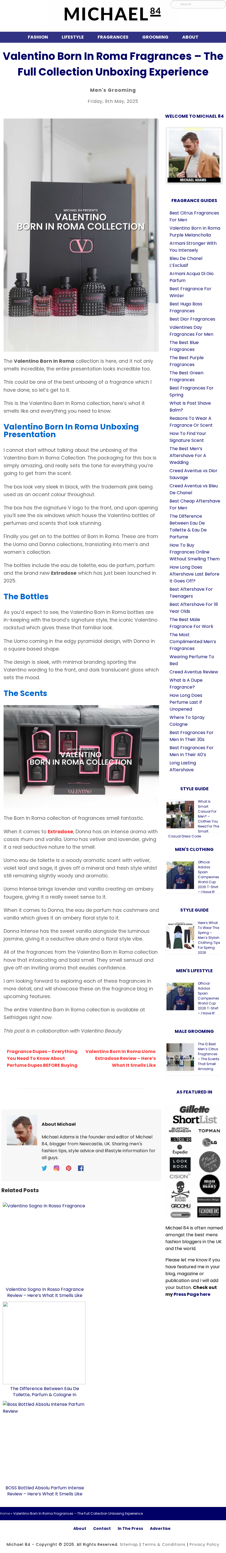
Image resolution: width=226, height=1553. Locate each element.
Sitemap (129, 1544)
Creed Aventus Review (194, 672)
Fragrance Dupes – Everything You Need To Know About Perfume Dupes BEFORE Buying (42, 1058)
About (190, 37)
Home (5, 1513)
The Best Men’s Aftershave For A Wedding (188, 455)
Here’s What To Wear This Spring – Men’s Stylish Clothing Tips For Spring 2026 (209, 937)
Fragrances (113, 37)
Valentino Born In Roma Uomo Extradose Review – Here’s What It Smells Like (120, 1058)
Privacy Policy (204, 1544)
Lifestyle (73, 37)
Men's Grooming (113, 90)
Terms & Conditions (163, 1544)
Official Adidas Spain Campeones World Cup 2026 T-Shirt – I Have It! (208, 877)
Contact (102, 1528)
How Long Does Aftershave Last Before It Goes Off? (194, 574)
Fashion (38, 37)
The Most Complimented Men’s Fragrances (193, 642)
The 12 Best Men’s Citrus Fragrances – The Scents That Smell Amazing (208, 1056)
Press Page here (192, 1294)
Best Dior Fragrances (192, 319)
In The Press (130, 1528)
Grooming (155, 37)
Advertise (160, 1528)
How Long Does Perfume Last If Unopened (186, 702)
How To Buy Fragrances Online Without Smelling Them (195, 552)
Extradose (60, 831)
